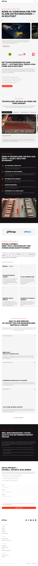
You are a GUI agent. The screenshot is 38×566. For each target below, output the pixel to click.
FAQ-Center (4, 531)
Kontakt (3, 530)
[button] (35, 1)
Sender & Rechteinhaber (6, 550)
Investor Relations (5, 533)
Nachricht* (3, 494)
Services (3, 526)
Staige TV (3, 556)
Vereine (3, 548)
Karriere (3, 528)
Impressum (28, 563)
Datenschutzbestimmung (7, 504)
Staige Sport (4, 545)
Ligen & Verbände (5, 547)
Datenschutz (34, 563)
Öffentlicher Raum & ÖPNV (6, 540)
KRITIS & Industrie (5, 538)
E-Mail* (3, 489)
